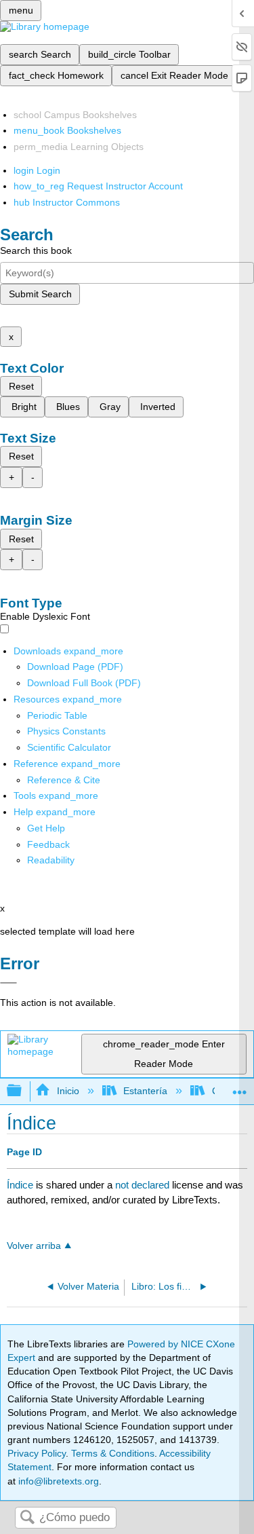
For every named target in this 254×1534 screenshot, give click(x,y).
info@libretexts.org (57, 1481)
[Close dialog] (8, 983)
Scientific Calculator (69, 747)
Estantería (145, 1090)
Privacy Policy (36, 1453)
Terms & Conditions (112, 1453)
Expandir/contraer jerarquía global (23, 1091)
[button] (48, 844)
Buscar (27, 1518)
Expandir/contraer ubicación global (239, 1087)
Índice (20, 1185)
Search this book (36, 250)
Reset (21, 386)
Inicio (67, 1090)
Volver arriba (34, 1246)
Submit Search (40, 293)
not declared (143, 1185)
